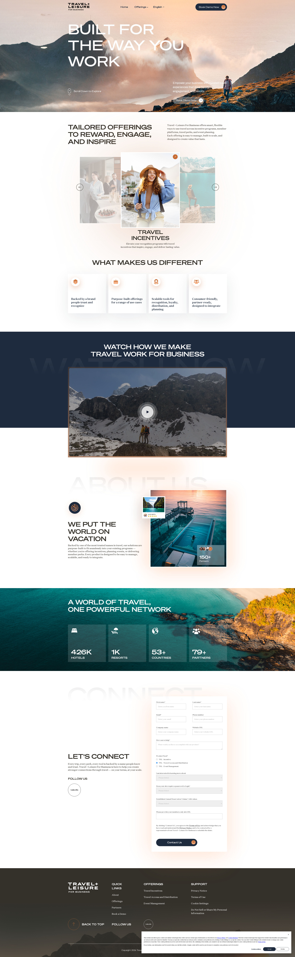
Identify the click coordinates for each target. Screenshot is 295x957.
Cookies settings (256, 949)
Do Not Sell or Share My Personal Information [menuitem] (209, 911)
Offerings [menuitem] (140, 7)
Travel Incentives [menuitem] (153, 890)
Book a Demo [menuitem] (119, 913)
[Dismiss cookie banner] (288, 935)
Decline (283, 949)
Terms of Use (261, 941)
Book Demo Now (209, 7)
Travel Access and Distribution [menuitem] (161, 897)
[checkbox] (189, 762)
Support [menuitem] (199, 884)
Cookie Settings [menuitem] (199, 903)
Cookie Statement (233, 937)
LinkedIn (74, 790)
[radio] (189, 759)
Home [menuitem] (124, 7)
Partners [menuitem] (116, 907)
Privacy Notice (221, 937)
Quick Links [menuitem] (117, 886)
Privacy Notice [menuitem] (199, 890)
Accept (269, 949)
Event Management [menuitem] (154, 903)
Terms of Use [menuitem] (198, 897)
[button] (79, 187)
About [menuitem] (115, 894)
